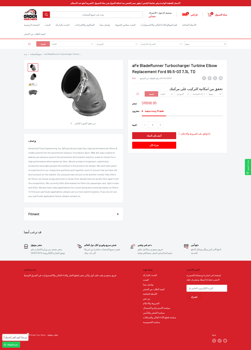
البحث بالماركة (62, 24)
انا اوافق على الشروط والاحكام (195, 133)
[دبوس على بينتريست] (210, 78)
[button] (190, 14)
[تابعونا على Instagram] (214, 341)
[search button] (46, 14)
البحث (47, 24)
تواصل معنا (105, 24)
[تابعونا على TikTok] (220, 341)
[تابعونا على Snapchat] (225, 341)
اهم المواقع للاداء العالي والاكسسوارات (158, 24)
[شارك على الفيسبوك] (204, 78)
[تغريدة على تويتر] (215, 78)
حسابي (152, 16)
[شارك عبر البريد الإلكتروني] (221, 78)
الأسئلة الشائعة (150, 293)
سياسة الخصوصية (151, 322)
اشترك (194, 296)
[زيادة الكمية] (160, 125)
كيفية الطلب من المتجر (35, 33)
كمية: (135, 124)
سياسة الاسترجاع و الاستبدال (156, 307)
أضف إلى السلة (154, 135)
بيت (25, 54)
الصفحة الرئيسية (32, 24)
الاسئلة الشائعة (189, 24)
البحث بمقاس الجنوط (125, 24)
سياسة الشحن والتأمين (154, 312)
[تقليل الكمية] (145, 125)
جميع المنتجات (36, 54)
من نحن (146, 298)
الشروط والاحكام (151, 303)
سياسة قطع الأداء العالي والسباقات (159, 317)
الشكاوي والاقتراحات (85, 24)
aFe (134, 78)
